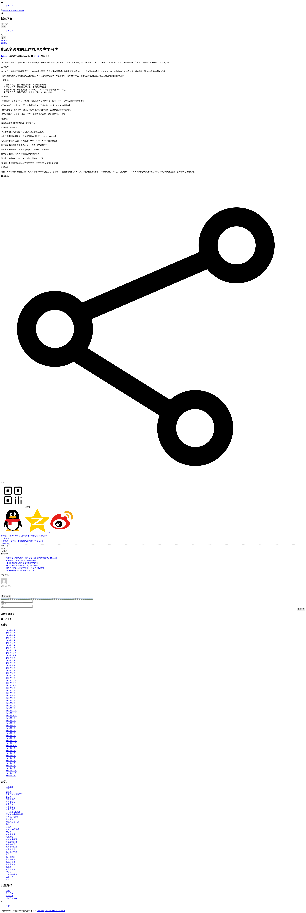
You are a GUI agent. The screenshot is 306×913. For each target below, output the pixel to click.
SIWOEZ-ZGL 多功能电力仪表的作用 (21, 560)
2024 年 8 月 (11, 690)
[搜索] (153, 35)
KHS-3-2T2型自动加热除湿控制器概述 (22, 565)
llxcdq (5, 56)
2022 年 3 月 (11, 763)
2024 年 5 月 (11, 698)
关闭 (3, 549)
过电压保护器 (11, 874)
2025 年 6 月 (11, 665)
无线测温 (9, 837)
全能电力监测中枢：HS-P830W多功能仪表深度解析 (22, 541)
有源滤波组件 (11, 842)
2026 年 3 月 (11, 643)
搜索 (3, 26)
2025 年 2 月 (11, 675)
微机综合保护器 (12, 822)
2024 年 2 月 (11, 706)
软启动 (4, 43)
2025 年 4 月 (11, 670)
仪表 (8, 789)
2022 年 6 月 (11, 756)
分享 (3, 482)
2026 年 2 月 (11, 645)
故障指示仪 (10, 834)
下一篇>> (5, 544)
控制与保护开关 (12, 829)
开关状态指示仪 (12, 817)
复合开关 (9, 804)
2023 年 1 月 (11, 738)
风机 (8, 879)
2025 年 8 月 (11, 660)
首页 (8, 906)
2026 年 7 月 (11, 633)
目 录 (5, 551)
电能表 (8, 867)
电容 (8, 854)
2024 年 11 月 (11, 683)
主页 (5, 41)
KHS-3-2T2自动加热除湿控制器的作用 (22, 563)
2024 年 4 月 (11, 701)
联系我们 (9, 6)
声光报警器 (10, 802)
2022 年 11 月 (11, 743)
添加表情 (6, 596)
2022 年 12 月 (11, 741)
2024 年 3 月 (11, 703)
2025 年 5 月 (11, 668)
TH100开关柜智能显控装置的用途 (20, 571)
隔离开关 (9, 877)
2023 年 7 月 (11, 723)
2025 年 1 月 (11, 678)
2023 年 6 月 (11, 726)
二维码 (28, 507)
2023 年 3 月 (11, 733)
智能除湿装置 (11, 839)
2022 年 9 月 (11, 748)
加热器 (8, 792)
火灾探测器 (10, 849)
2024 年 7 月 (11, 693)
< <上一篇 (5, 539)
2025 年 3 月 (11, 673)
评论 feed (9, 896)
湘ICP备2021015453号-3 (55, 911)
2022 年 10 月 (11, 746)
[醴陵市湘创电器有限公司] (12, 11)
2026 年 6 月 (11, 635)
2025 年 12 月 (11, 650)
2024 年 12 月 (11, 680)
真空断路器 (10, 869)
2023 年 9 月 (11, 718)
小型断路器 (10, 807)
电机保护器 (10, 859)
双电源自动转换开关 (14, 794)
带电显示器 (10, 809)
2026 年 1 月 (11, 648)
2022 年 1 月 (11, 768)
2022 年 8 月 (11, 751)
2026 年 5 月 (11, 638)
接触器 (8, 827)
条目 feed (9, 893)
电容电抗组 (10, 857)
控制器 (8, 832)
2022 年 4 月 (11, 761)
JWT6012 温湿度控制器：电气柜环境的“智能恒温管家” (24, 536)
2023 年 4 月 (11, 731)
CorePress (40, 911)
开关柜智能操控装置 (14, 814)
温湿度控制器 (11, 847)
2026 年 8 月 (11, 630)
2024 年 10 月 (11, 685)
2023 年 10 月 (11, 716)
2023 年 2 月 (11, 736)
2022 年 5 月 (11, 758)
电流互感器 (10, 862)
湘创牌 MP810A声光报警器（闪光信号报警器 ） (26, 568)
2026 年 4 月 (11, 640)
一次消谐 (9, 787)
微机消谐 (9, 819)
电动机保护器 (11, 852)
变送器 (8, 797)
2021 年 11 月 (11, 773)
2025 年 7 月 (11, 663)
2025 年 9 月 (11, 658)
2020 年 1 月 (11, 776)
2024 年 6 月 (11, 696)
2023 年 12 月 (11, 711)
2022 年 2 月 (11, 766)
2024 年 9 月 (11, 688)
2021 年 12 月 (11, 771)
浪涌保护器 (10, 844)
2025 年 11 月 (11, 653)
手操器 (8, 824)
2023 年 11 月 (11, 713)
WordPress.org (11, 898)
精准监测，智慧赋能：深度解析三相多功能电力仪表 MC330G (31, 558)
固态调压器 (10, 799)
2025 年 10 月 (11, 655)
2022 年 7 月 (11, 753)
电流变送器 (10, 864)
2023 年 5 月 (11, 728)
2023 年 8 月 (11, 721)
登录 (3, 38)
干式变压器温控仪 (13, 812)
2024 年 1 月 (11, 708)
